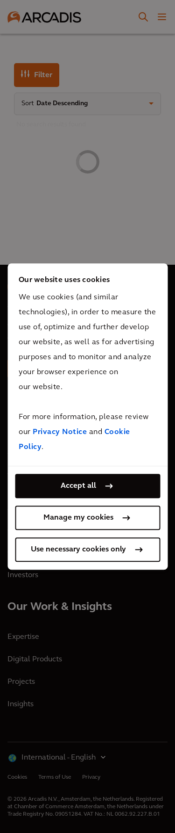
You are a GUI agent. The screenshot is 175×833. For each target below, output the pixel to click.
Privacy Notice (60, 432)
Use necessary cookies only (78, 549)
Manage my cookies (78, 518)
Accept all (78, 486)
